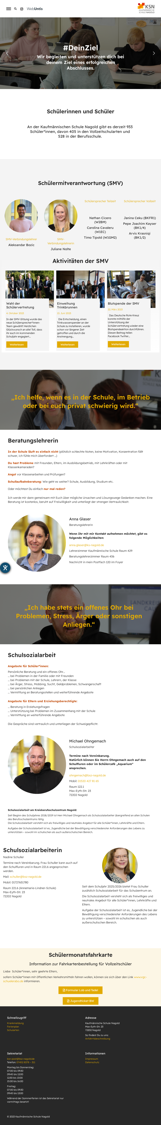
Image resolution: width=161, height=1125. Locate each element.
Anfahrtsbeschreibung (97, 1038)
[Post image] (30, 289)
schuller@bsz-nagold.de (25, 876)
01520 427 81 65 (88, 781)
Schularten (13, 1030)
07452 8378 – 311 (26, 1062)
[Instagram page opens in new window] (22, 9)
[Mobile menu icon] (8, 8)
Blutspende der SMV (123, 303)
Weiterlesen (17, 344)
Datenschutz (92, 1062)
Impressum (91, 1058)
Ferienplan (13, 1026)
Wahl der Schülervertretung (20, 305)
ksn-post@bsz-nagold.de (21, 1058)
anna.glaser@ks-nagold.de (86, 545)
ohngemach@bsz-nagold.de (87, 775)
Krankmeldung (15, 1023)
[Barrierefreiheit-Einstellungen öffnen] (5, 567)
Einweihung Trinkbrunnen (67, 305)
